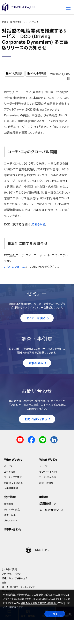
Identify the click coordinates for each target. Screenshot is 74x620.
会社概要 (9, 504)
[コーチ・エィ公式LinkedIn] (54, 439)
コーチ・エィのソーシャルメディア (18, 587)
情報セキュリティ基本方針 (15, 578)
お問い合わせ (13, 529)
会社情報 (15, 21)
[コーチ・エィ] (18, 7)
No (69, 613)
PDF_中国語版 (38, 73)
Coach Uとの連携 (13, 483)
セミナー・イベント (48, 472)
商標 (4, 582)
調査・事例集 (46, 483)
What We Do (48, 459)
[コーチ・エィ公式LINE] (42, 439)
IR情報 (43, 497)
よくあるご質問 (9, 569)
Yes (54, 613)
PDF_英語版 (15, 73)
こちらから (38, 224)
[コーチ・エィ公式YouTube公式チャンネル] (20, 439)
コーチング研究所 (13, 477)
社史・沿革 (10, 515)
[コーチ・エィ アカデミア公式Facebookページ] (31, 439)
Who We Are (13, 459)
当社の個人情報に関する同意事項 (39, 603)
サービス (43, 466)
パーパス (8, 466)
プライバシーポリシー (12, 573)
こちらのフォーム (14, 266)
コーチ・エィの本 (47, 477)
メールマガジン (49, 510)
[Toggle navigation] (68, 8)
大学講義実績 (11, 488)
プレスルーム (30, 21)
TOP (4, 21)
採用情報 (45, 503)
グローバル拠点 (12, 509)
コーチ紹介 (9, 472)
